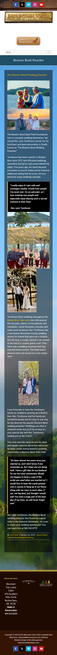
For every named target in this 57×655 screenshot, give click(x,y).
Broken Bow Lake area (18, 320)
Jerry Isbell (14, 535)
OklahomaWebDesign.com (28, 643)
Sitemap (44, 637)
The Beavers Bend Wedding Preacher (27, 74)
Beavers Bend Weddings (24, 538)
